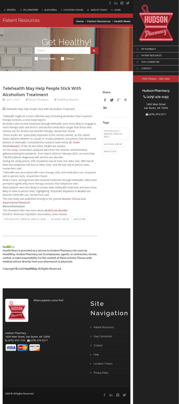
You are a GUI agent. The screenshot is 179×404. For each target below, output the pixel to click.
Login (117, 9)
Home (80, 21)
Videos (70, 58)
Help (96, 354)
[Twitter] (127, 3)
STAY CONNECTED (150, 61)
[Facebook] (110, 3)
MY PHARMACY (148, 49)
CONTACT (146, 68)
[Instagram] (121, 3)
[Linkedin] (116, 3)
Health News (47, 58)
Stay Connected (102, 336)
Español (11, 9)
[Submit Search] (94, 50)
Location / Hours (73, 9)
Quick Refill (50, 9)
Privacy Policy (100, 372)
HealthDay (30, 268)
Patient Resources (99, 21)
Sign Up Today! (98, 9)
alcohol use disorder (56, 210)
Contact (98, 345)
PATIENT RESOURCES (151, 55)
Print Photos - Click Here (156, 78)
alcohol (81, 191)
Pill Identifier (30, 9)
